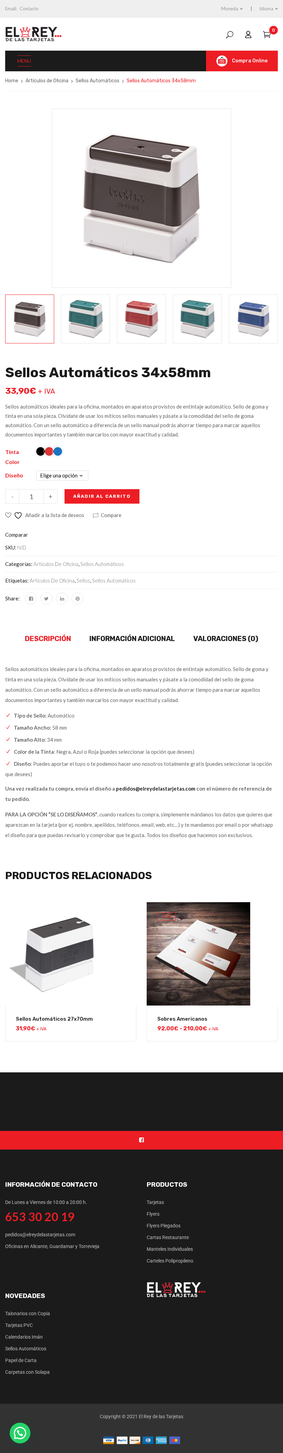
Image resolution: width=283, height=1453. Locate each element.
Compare (111, 515)
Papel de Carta (21, 1360)
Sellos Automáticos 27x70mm (54, 1019)
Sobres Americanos (182, 1019)
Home (11, 81)
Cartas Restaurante (168, 1237)
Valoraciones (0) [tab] (225, 639)
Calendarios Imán (24, 1337)
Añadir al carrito (102, 496)
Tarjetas (155, 1202)
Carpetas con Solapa (27, 1372)
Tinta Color (12, 457)
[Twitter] (46, 598)
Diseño (14, 475)
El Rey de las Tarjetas (161, 1416)
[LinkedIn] (62, 598)
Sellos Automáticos (97, 81)
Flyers (153, 1214)
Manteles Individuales (170, 1249)
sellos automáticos (114, 580)
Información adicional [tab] (132, 639)
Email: (11, 8)
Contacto (29, 8)
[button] (20, 1433)
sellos (83, 580)
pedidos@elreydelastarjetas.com (155, 788)
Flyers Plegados (163, 1225)
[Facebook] (31, 598)
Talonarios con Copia (27, 1313)
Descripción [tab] (48, 639)
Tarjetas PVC (19, 1325)
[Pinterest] (77, 598)
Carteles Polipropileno (170, 1261)
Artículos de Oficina (47, 81)
